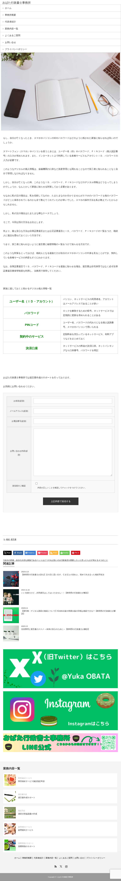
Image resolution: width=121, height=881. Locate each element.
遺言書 (13, 539)
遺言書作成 (22, 794)
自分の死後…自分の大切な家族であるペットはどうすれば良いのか (33, 560)
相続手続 (21, 811)
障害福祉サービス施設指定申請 (31, 781)
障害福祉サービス (25, 778)
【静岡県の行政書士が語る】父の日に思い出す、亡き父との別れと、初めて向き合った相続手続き (62, 575)
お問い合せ (10, 42)
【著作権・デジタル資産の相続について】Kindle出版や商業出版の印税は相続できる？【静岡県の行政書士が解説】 (68, 612)
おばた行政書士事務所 (16, 2)
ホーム (8, 8)
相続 (8, 539)
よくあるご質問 (12, 35)
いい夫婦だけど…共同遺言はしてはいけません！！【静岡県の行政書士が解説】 (55, 593)
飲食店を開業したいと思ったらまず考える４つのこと (85, 560)
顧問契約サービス (25, 827)
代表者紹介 (10, 21)
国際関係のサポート (26, 843)
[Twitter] (60, 866)
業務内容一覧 (11, 28)
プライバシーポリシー (16, 49)
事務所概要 (10, 15)
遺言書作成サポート (26, 797)
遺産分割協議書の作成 (27, 814)
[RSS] (55, 866)
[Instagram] (65, 866)
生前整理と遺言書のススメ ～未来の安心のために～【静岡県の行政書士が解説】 (55, 629)
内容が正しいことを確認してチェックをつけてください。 (62, 488)
